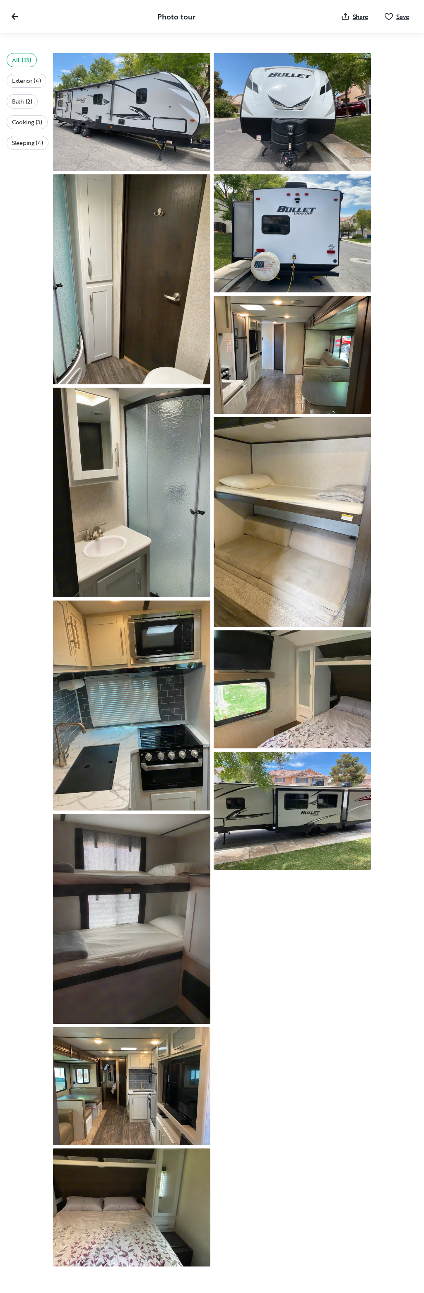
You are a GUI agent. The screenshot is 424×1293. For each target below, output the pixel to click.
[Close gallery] (15, 16)
